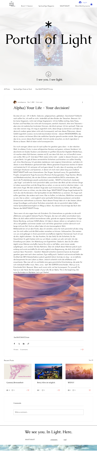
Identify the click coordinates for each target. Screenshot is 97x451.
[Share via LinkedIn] (24, 344)
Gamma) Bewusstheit (14, 382)
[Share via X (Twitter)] (19, 344)
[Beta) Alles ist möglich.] (48, 371)
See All (91, 360)
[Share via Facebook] (14, 344)
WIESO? (71, 382)
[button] (91, 4)
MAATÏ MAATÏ (30, 439)
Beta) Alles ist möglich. (46, 382)
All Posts (7, 89)
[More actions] (82, 102)
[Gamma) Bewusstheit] (17, 371)
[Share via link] (28, 344)
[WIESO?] (79, 371)
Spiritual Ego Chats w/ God (23, 89)
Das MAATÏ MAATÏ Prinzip (44, 89)
